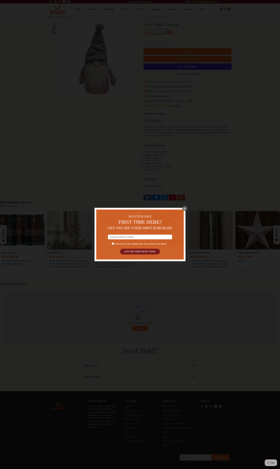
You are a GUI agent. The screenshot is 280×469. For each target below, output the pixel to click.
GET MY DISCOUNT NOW (140, 251)
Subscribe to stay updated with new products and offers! (141, 244)
